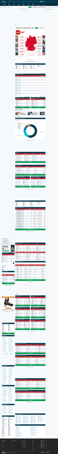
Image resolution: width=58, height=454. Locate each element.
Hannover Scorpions (27, 422)
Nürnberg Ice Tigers (33, 68)
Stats (9, 1)
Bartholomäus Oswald (39, 255)
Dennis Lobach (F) (19, 104)
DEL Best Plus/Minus (18, 429)
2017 (23, 415)
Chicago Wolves (4, 372)
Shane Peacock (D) (20, 393)
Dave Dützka (19, 256)
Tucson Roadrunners (10, 380)
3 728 (31, 214)
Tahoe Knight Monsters (11, 395)
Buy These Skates (8, 308)
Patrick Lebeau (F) (20, 347)
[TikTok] (7, 238)
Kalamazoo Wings (5, 399)
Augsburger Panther (19, 66)
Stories (28, 1)
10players (18, 205)
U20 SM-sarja (12, 258)
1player (32, 203)
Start (16, 25)
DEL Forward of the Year (18, 434)
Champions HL (5, 425)
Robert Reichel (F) (35, 323)
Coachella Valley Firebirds (4, 374)
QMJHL (4, 331)
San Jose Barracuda (10, 375)
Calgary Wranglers (5, 370)
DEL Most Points (32, 431)
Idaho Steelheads (5, 396)
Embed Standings (42, 73)
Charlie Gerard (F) (26, 182)
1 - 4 (40, 155)
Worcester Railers (10, 402)
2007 (31, 417)
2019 (16, 421)
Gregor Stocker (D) (20, 270)
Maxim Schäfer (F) (20, 267)
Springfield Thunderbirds (9, 376)
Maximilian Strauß (20, 257)
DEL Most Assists (32, 426)
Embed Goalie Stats (42, 96)
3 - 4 (40, 156)
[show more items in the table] (13, 263)
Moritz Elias (29, 256)
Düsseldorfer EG (41, 420)
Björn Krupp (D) (19, 103)
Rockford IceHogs (10, 373)
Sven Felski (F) (34, 310)
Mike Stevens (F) (19, 397)
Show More (8, 283)
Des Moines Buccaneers (5, 408)
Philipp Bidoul (39, 259)
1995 (38, 421)
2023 (16, 418)
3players (25, 205)
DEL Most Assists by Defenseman (34, 427)
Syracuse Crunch (10, 377)
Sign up (41, 1)
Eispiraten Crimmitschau (30, 277)
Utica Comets (9, 381)
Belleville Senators (5, 369)
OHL (9, 433)
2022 (16, 419)
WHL (4, 329)
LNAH (10, 430)
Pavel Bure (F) (34, 322)
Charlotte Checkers (5, 371)
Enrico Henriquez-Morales (30, 258)
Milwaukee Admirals (10, 369)
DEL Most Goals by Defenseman (34, 429)
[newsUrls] (28, 61)
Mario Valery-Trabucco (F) (21, 266)
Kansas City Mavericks (5, 400)
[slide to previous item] (43, 116)
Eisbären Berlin (18, 68)
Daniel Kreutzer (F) (19, 302)
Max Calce (19, 253)
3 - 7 (40, 160)
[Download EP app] (8, 248)
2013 (23, 419)
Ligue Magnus (11, 419)
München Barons (41, 416)
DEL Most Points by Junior (33, 433)
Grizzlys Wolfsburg (26, 67)
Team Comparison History (30, 229)
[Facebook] (2, 238)
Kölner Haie (32, 66)
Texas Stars (9, 378)
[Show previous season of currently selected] (16, 71)
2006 (31, 418)
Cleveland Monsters (5, 373)
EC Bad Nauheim (29, 278)
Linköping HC (29, 274)
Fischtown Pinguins (26, 66)
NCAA (4, 328)
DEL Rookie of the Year (33, 435)
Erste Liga (10, 422)
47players (18, 204)
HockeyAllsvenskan (6, 418)
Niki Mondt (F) (19, 326)
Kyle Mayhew (29, 259)
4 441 (31, 215)
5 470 (31, 226)
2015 (23, 417)
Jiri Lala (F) (19, 350)
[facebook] (32, 61)
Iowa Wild (4, 382)
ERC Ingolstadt (25, 65)
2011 (23, 421)
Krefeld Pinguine (33, 65)
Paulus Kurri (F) (5, 258)
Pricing (35, 1)
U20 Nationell (5, 419)
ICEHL (4, 436)
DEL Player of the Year (33, 434)
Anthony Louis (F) (26, 183)
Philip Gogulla (19, 249)
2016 (23, 416)
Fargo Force (4, 411)
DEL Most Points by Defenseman (34, 432)
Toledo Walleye (10, 396)
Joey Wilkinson (7, 241)
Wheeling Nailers (10, 400)
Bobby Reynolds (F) (20, 360)
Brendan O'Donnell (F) (21, 173)
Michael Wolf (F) (19, 362)
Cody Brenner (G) (35, 100)
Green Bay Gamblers (5, 412)
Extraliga (10, 330)
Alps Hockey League (11, 417)
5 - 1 (40, 159)
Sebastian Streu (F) (20, 277)
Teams (13, 1)
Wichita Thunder (10, 401)
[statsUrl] (31, 61)
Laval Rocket (4, 383)
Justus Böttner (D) (21, 169)
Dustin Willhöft (29, 253)
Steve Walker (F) (19, 351)
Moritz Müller (19, 245)
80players (18, 203)
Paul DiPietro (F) (34, 326)
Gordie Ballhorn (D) (5, 261)
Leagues (16, 1)
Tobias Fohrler (39, 248)
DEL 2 (4, 432)
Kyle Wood (29, 248)
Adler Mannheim (19, 65)
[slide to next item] (44, 116)
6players (25, 204)
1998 (38, 418)
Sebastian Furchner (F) (35, 301)
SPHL (4, 327)
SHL (9, 327)
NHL (11, 257)
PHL (9, 423)
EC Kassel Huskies (36, 173)
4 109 (31, 221)
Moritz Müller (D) (19, 323)
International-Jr (36, 267)
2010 (23, 422)
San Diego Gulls (10, 374)
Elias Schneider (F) (20, 271)
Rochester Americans (10, 372)
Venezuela (29, 266)
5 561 (31, 222)
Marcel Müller (39, 249)
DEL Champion (17, 431)
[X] (3, 238)
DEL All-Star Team (18, 427)
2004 (31, 420)
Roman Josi (5, 280)
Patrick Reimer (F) (35, 298)
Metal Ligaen (5, 423)
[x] (34, 61)
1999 (38, 417)
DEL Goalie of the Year (18, 435)
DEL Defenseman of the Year (19, 433)
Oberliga (4, 433)
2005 (31, 419)
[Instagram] (5, 238)
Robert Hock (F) (19, 301)
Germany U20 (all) (30, 267)
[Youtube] (6, 238)
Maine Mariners (4, 401)
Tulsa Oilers (9, 399)
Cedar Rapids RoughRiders (4, 406)
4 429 (31, 218)
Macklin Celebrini (6, 277)
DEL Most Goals (32, 428)
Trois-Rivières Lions (10, 398)
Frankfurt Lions (34, 420)
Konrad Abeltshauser (40, 245)
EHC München (18, 67)
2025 (16, 416)
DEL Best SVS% (17, 430)
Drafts (23, 1)
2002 (31, 422)
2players (32, 202)
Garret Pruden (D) (20, 278)
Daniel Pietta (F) (19, 298)
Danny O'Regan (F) (26, 179)
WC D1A (4, 435)
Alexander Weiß (19, 248)
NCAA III (10, 429)
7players (25, 202)
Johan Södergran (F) (20, 274)
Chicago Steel (4, 407)
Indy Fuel (4, 397)
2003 (31, 421)
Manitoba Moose (10, 368)
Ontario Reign (10, 370)
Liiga (9, 328)
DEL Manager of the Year (19, 436)
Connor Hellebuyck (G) (5, 257)
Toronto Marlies (10, 379)
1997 (38, 419)
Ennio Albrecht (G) (35, 103)
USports (10, 431)
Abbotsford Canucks (5, 367)
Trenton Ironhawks (10, 397)
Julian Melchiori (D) (41, 183)
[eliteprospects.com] (4, 1)
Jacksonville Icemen (5, 398)
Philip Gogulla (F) (19, 327)
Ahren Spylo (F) (19, 363)
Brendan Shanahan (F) (35, 327)
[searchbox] (17, 7)
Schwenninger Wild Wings (42, 65)
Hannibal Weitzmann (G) (35, 104)
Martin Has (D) (21, 170)
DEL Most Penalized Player (33, 430)
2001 (38, 415)
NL (9, 329)
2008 (31, 416)
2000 (38, 416)
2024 (16, 417)
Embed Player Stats (27, 96)
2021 (16, 420)
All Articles (18, 116)
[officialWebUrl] (26, 61)
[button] (43, 4)
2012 (23, 420)
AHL (9, 425)
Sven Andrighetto (6, 276)
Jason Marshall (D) (20, 394)
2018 (16, 422)
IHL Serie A (10, 418)
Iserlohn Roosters (26, 68)
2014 (23, 418)
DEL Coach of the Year (18, 432)
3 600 (31, 210)
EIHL (11, 261)
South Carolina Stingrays (10, 394)
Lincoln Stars (4, 413)
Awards (31, 1)
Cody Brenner (39, 258)
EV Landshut (27, 170)
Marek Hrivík (8, 242)
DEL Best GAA (17, 428)
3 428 (31, 211)
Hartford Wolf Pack (5, 378)
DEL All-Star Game (18, 426)
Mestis (4, 422)
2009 (31, 415)
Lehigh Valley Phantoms (11, 367)
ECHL (10, 426)
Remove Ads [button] (52, 9)
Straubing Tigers (40, 66)
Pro (38, 1)
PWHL (10, 435)
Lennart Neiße (29, 249)
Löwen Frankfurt (33, 67)
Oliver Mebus (29, 245)
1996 (38, 420)
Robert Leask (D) (35, 314)
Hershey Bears (4, 381)
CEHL (10, 421)
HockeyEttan (5, 420)
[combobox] (17, 7)
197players (18, 202)
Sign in (44, 1)
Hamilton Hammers (5, 377)
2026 (16, 415)
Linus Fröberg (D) (19, 100)
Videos (20, 1)
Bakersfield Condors (5, 368)
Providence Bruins (10, 371)
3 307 (31, 225)
